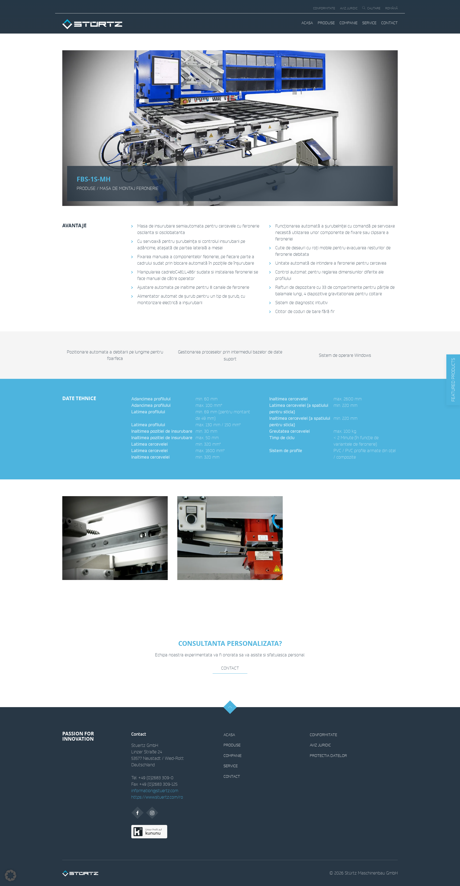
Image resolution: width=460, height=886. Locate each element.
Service (369, 22)
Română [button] (391, 8)
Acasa (307, 22)
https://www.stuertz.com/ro (157, 797)
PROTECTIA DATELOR (328, 755)
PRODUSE (326, 22)
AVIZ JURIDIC (348, 8)
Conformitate (324, 8)
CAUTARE (373, 8)
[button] (453, 379)
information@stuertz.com (154, 790)
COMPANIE (348, 22)
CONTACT (389, 22)
